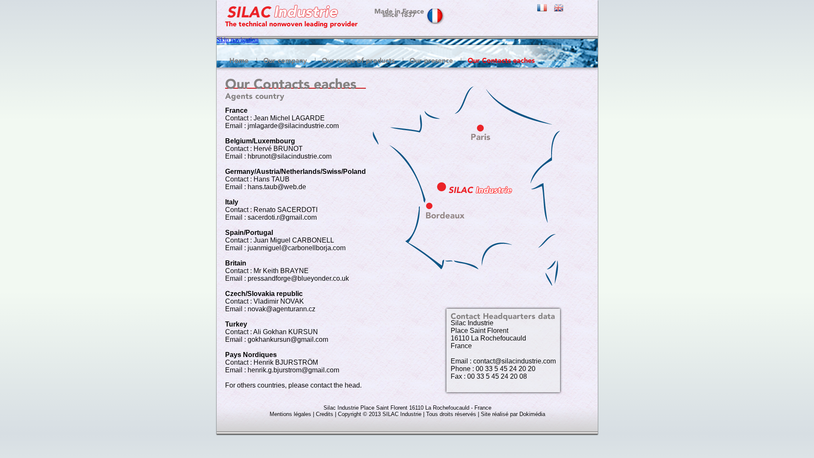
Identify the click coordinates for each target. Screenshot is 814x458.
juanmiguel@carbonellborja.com (297, 247)
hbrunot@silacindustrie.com (290, 156)
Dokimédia (532, 414)
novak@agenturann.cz (281, 309)
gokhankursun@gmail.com (288, 339)
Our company (285, 59)
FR (545, 10)
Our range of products (358, 59)
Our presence (431, 59)
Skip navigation (238, 39)
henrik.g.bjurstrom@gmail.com (293, 370)
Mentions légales (290, 414)
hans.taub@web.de (277, 186)
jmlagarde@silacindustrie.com (293, 125)
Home (238, 59)
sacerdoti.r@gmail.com (282, 217)
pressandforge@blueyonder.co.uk (298, 278)
